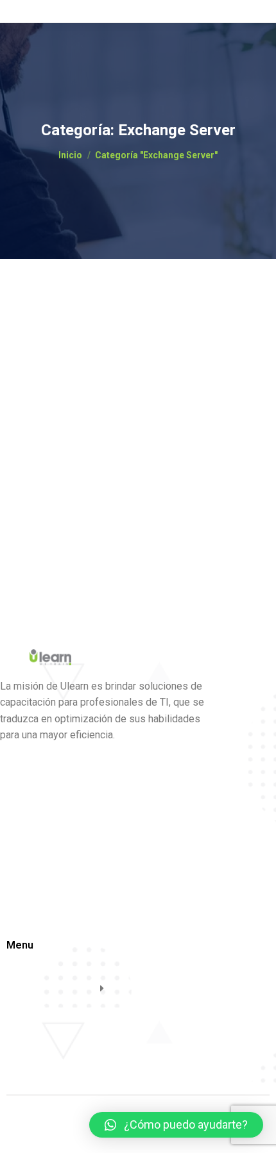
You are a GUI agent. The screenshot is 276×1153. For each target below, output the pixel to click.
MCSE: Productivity (85, 326)
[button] (176, 1125)
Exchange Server (59, 348)
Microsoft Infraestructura (139, 348)
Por (68, 371)
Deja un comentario (65, 383)
